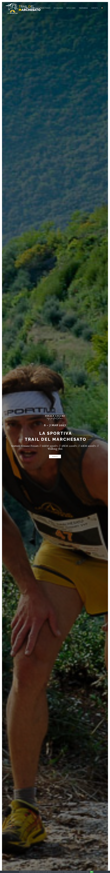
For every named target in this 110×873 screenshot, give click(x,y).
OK (91, 871)
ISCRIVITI (55, 462)
